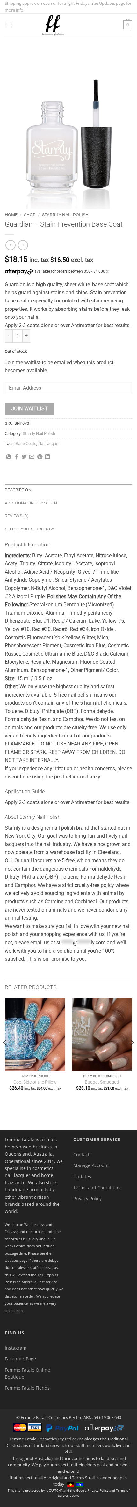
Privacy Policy (87, 1199)
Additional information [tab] (31, 503)
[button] (8, 25)
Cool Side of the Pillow (35, 1081)
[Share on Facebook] (16, 457)
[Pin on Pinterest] (39, 457)
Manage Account (91, 1165)
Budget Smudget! (102, 1081)
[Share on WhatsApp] (8, 457)
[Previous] (5, 1055)
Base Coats (26, 443)
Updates (82, 1176)
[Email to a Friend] (31, 457)
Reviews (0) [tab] (16, 515)
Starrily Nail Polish (65, 214)
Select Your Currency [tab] (29, 529)
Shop (30, 214)
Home (11, 214)
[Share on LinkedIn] (47, 457)
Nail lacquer (49, 443)
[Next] (132, 1055)
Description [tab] (18, 490)
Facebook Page (20, 1359)
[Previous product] (23, 245)
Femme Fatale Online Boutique (27, 1373)
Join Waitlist (29, 409)
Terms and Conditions (96, 1187)
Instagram (15, 1348)
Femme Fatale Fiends (27, 1388)
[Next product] (10, 245)
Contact (81, 1154)
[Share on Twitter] (24, 457)
